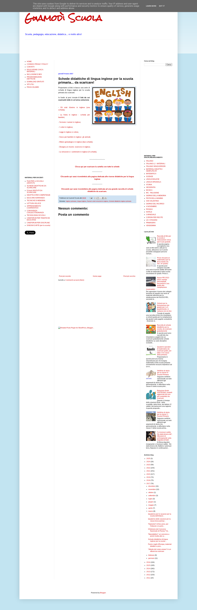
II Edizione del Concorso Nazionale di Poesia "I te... (158, 530)
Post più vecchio (129, 276)
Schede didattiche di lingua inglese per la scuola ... (158, 540)
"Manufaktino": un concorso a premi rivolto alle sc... (158, 535)
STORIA (149, 185)
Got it (162, 6)
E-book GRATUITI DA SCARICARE (34, 191)
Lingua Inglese (81, 201)
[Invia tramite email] (95, 198)
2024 (148, 462)
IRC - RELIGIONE (152, 193)
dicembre (152, 486)
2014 (148, 568)
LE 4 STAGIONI (151, 220)
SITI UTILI (30, 84)
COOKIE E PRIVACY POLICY (37, 64)
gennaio (151, 558)
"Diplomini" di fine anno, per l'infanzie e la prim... (158, 525)
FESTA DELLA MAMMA (154, 198)
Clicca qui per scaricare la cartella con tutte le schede (97, 167)
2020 (148, 474)
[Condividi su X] (100, 198)
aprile (150, 508)
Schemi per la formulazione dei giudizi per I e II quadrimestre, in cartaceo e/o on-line (164, 307)
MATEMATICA (151, 174)
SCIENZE (149, 176)
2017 (148, 483)
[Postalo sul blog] (98, 198)
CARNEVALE (151, 214)
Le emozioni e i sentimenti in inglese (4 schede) (77, 152)
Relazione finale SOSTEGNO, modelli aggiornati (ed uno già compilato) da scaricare (164, 394)
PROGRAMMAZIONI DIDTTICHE (34, 78)
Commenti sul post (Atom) (74, 280)
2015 (148, 565)
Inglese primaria (71, 201)
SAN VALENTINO (152, 201)
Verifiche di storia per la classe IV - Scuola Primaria (163, 373)
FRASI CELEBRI (33, 87)
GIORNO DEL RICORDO (155, 204)
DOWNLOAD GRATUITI (35, 82)
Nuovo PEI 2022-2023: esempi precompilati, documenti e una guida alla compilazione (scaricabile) (158, 283)
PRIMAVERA (150, 223)
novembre (152, 489)
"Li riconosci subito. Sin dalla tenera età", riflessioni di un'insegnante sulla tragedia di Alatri (164, 436)
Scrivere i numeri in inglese (69, 122)
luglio (150, 499)
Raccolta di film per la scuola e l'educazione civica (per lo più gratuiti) (164, 239)
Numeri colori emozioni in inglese (97, 201)
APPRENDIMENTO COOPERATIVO (34, 207)
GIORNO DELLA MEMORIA (156, 196)
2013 (148, 572)
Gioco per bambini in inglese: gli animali (74, 137)
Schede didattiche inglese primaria (120, 201)
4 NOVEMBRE (151, 206)
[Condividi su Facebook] (103, 198)
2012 (148, 575)
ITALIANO (149, 161)
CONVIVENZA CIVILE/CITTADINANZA (35, 211)
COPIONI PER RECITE (154, 217)
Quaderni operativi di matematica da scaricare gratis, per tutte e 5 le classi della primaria (164, 351)
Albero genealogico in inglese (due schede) (75, 142)
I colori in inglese (66, 127)
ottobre (151, 492)
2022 (148, 468)
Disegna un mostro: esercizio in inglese (74, 147)
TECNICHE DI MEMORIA (36, 200)
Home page (97, 276)
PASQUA (149, 209)
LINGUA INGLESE (152, 179)
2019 (148, 477)
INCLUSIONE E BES (34, 74)
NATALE (149, 212)
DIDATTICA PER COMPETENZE (38, 195)
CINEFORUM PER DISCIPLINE (38, 223)
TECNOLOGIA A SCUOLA (36, 215)
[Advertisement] (73, 49)
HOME (29, 61)
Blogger (103, 593)
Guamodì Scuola (63, 17)
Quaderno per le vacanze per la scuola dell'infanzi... (159, 515)
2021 (148, 471)
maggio (151, 505)
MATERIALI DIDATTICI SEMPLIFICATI (154, 170)
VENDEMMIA (151, 225)
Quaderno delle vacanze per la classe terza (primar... (159, 520)
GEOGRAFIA (150, 187)
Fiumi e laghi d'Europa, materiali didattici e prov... (160, 545)
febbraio (151, 555)
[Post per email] (91, 198)
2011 (148, 578)
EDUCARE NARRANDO (36, 198)
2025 (148, 458)
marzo (150, 511)
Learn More (151, 6)
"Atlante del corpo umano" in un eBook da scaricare (159, 550)
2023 (148, 465)
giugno (151, 502)
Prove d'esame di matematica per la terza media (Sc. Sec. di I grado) (163, 261)
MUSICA (149, 190)
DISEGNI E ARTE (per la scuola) (38, 225)
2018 (148, 480)
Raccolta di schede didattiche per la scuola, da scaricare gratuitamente (164, 328)
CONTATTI (30, 67)
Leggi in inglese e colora (68, 132)
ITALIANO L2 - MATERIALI (155, 164)
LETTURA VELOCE (34, 203)
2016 (148, 562)
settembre (152, 496)
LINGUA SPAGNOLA (153, 182)
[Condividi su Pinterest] (105, 198)
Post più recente (65, 276)
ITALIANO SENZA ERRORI (156, 166)
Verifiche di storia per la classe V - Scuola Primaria (163, 414)
